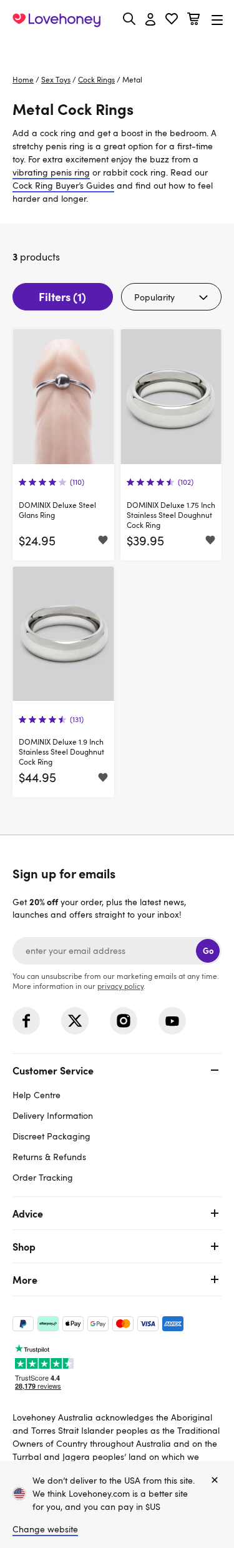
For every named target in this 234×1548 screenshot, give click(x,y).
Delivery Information (52, 1115)
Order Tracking (42, 1177)
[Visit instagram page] (123, 1020)
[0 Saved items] (171, 20)
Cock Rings (96, 79)
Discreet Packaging (51, 1136)
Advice (27, 1213)
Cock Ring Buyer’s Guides (63, 185)
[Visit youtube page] (172, 1020)
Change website (45, 1529)
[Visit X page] (75, 1020)
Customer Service (53, 1070)
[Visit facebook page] (26, 1020)
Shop (24, 1246)
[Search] (129, 19)
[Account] (150, 19)
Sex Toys (56, 79)
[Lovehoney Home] (56, 20)
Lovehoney (117, 48)
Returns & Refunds (49, 1157)
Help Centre (36, 1095)
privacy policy (120, 986)
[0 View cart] (193, 20)
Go (208, 950)
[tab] (117, 1122)
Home (23, 79)
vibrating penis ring (51, 172)
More (24, 1279)
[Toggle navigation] (217, 19)
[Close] (214, 1480)
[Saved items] (103, 541)
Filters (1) (62, 296)
